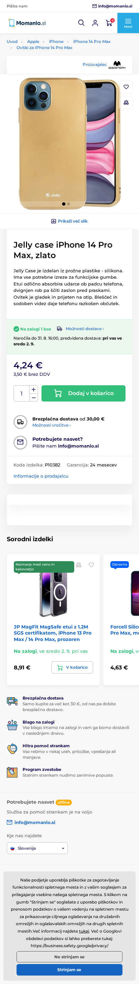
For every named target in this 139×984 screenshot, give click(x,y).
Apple (33, 41)
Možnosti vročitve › (51, 425)
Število (22, 394)
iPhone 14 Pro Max (92, 41)
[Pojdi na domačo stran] (27, 23)
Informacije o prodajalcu (40, 476)
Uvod (12, 41)
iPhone (56, 41)
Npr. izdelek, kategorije (48, 49)
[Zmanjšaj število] (34, 397)
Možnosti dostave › (85, 328)
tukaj (84, 931)
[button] (81, 23)
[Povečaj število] (34, 390)
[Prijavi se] (95, 23)
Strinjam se (69, 969)
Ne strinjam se (69, 956)
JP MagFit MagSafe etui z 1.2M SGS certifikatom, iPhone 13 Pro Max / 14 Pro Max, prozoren (52, 633)
